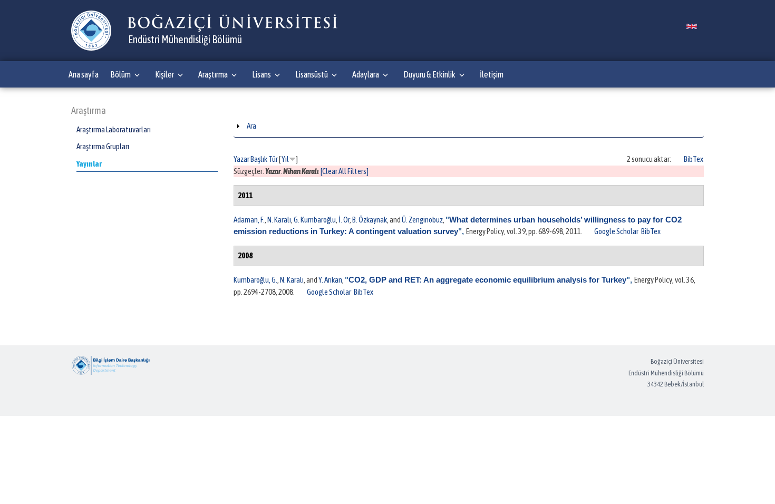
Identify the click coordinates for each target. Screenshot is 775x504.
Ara (251, 125)
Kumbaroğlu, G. (255, 279)
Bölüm (120, 74)
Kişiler (164, 74)
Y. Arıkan (330, 279)
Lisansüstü (311, 74)
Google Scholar (616, 231)
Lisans (261, 74)
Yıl (285, 158)
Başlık (258, 158)
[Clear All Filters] (345, 171)
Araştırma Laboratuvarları (113, 129)
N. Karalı (279, 219)
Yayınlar (89, 163)
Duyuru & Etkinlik (429, 74)
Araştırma (213, 74)
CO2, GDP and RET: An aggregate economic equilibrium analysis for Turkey (487, 279)
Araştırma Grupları (102, 146)
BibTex (693, 158)
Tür (273, 158)
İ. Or (344, 219)
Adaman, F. (249, 219)
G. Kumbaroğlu (315, 219)
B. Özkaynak (369, 219)
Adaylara (365, 74)
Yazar (241, 158)
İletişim (491, 74)
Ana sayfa (84, 74)
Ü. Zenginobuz (422, 219)
